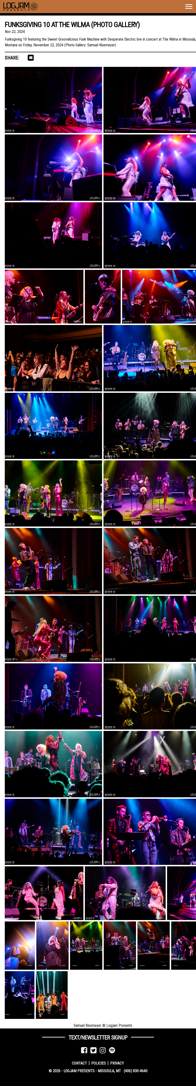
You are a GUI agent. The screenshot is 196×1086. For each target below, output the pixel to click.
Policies (98, 1063)
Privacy (117, 1063)
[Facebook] (84, 1050)
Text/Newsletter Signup (98, 1037)
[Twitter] (93, 1050)
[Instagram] (102, 1050)
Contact (79, 1063)
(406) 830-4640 (135, 1071)
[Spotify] (112, 1050)
